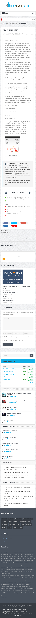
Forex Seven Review (8, 420)
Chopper (5, 296)
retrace (28, 524)
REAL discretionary (8, 300)
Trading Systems (8, 34)
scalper (10, 527)
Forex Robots (22, 609)
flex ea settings (13, 521)
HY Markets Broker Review (10, 443)
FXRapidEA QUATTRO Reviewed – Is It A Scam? (16, 472)
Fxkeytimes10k (5, 233)
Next (31, 237)
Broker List (15, 611)
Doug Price (18, 518)
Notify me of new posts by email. (13, 340)
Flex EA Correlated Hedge (9, 369)
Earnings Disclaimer (6, 539)
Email (32, 34)
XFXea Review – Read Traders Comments (14, 477)
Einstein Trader (7, 379)
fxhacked (12, 524)
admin (9, 33)
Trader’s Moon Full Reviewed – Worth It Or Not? (16, 475)
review (3, 527)
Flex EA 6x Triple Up (8, 371)
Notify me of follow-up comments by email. (16, 337)
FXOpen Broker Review (9, 437)
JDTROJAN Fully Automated (11, 292)
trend (20, 527)
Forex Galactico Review (14, 413)
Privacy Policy (4, 541)
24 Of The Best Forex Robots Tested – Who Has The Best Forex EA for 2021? (18, 614)
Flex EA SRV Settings (8, 374)
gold (18, 524)
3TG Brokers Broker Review (10, 450)
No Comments (16, 34)
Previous (5, 231)
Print (27, 34)
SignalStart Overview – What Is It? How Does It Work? (16, 287)
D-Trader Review (12, 407)
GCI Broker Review (7, 456)
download (4, 521)
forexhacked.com (25, 521)
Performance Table (12, 609)
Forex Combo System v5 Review (16, 401)
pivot (22, 524)
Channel (11, 518)
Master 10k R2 (30, 239)
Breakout (4, 518)
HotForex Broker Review (9, 431)
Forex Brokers (23, 611)
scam (15, 527)
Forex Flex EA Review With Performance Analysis (19, 393)
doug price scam (28, 518)
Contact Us (5, 612)
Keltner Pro (6, 377)
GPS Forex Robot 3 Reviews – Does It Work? (15, 467)
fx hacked (4, 524)
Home (3, 609)
